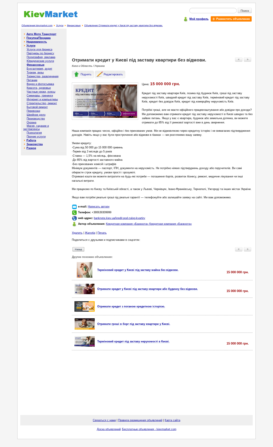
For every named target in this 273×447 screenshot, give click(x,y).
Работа (31, 140)
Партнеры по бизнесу (40, 53)
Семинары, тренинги (40, 95)
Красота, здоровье (39, 87)
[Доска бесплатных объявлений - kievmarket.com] (48, 16)
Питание (32, 80)
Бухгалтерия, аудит (39, 68)
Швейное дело (36, 114)
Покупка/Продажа (38, 37)
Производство (36, 118)
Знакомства (34, 144)
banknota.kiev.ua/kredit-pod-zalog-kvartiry (119, 218)
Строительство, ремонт (42, 103)
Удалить (77, 232)
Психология (34, 132)
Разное (31, 148)
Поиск (245, 10)
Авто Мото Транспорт (41, 34)
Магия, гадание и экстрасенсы (36, 127)
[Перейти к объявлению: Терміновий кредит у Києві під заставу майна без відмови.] (84, 276)
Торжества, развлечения (42, 76)
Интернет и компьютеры (42, 99)
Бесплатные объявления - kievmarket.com (149, 429)
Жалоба (90, 232)
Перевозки (33, 110)
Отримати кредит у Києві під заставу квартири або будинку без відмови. (147, 289)
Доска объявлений (109, 429)
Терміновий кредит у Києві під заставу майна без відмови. (138, 270)
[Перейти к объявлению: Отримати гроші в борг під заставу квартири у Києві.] (85, 328)
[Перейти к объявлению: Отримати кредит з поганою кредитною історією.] (84, 310)
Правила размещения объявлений (140, 420)
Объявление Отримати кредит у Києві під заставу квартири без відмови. (123, 25)
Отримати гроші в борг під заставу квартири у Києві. (133, 324)
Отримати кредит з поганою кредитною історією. (131, 306)
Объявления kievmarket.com (37, 25)
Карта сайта (172, 420)
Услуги (59, 25)
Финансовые (74, 25)
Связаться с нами (104, 420)
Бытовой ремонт (37, 107)
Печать (102, 232)
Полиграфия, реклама (41, 57)
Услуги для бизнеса (39, 49)
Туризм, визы (35, 72)
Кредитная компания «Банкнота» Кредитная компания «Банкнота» (149, 223)
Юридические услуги (40, 61)
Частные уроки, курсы (41, 91)
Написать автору (99, 206)
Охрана (31, 122)
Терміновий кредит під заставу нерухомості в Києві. (133, 341)
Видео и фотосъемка (40, 84)
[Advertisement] (162, 44)
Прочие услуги (36, 136)
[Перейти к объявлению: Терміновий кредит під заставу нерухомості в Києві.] (84, 345)
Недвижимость (36, 41)
